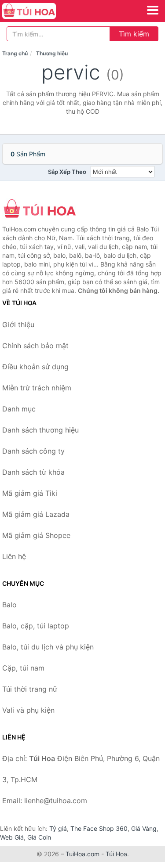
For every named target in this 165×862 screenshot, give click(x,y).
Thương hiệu (52, 53)
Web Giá (12, 837)
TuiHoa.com (82, 854)
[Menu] (152, 10)
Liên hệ (14, 556)
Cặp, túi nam (23, 668)
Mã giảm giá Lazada (36, 514)
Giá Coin (39, 837)
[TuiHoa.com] (39, 11)
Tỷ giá (58, 828)
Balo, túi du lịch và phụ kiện (48, 646)
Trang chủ (15, 53)
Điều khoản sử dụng (35, 366)
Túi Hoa (116, 854)
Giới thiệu (18, 324)
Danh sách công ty (33, 451)
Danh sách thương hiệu (40, 430)
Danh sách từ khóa (33, 472)
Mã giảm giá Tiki (29, 493)
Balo (9, 604)
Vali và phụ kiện (28, 710)
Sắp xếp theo (67, 171)
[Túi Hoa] (46, 209)
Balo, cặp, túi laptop (35, 625)
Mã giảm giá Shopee (36, 535)
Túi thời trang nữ (29, 689)
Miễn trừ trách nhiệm (36, 387)
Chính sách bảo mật (35, 345)
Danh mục (19, 408)
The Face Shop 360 (99, 828)
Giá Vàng (144, 828)
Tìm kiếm (134, 33)
